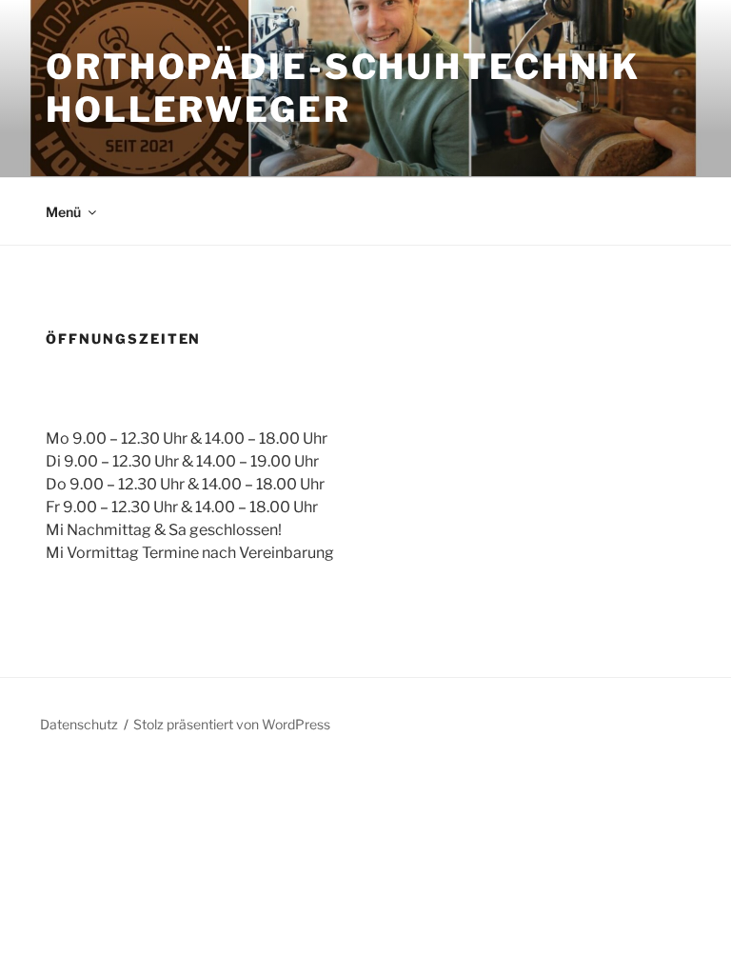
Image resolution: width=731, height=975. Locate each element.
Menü (63, 212)
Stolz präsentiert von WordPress (231, 724)
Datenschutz (79, 724)
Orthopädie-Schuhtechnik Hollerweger (343, 88)
